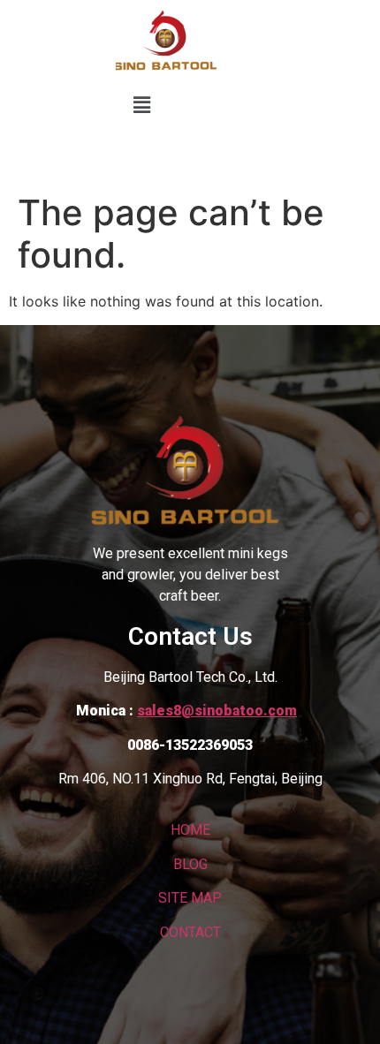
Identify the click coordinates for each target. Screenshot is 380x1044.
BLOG (190, 864)
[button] (141, 104)
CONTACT (190, 932)
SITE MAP (190, 897)
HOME (190, 829)
